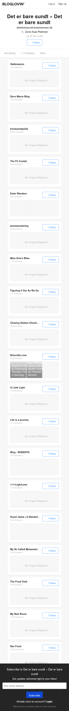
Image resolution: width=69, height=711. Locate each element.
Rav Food (15, 646)
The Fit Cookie (18, 161)
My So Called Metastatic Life (26, 549)
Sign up (62, 3)
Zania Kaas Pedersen (36, 31)
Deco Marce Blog (20, 96)
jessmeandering (19, 225)
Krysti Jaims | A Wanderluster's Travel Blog (34, 516)
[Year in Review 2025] (18, 208)
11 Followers (28, 53)
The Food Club (18, 581)
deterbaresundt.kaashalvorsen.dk (34, 27)
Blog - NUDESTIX (19, 452)
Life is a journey (19, 419)
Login (49, 701)
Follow (36, 42)
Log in (52, 3)
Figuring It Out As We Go (24, 290)
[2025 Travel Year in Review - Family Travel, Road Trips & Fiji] (18, 531)
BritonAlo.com (18, 355)
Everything (9, 53)
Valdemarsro (17, 64)
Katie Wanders (18, 193)
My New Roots (18, 613)
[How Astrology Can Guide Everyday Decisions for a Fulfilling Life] (51, 370)
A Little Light (17, 387)
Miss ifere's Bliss (19, 258)
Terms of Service (49, 706)
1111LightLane (18, 484)
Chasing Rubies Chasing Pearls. (28, 322)
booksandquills (19, 128)
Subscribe (34, 695)
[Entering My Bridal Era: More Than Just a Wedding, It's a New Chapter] (18, 467)
